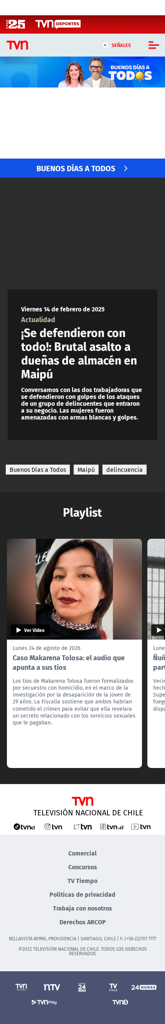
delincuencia (124, 469)
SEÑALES (121, 45)
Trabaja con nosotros (82, 908)
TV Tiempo (82, 880)
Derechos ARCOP (82, 922)
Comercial (82, 853)
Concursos (82, 867)
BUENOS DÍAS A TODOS (75, 168)
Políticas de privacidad (83, 894)
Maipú (86, 469)
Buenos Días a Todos (38, 469)
